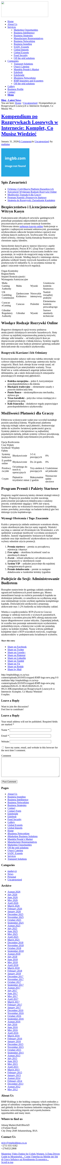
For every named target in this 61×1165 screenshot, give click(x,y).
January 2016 (14, 1041)
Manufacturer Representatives (22, 842)
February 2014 (15, 1081)
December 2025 (15, 914)
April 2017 (13, 999)
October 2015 (14, 1050)
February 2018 (15, 970)
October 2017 (14, 982)
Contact (11, 808)
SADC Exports (15, 853)
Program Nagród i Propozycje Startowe (27, 197)
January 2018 (14, 973)
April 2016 (13, 1033)
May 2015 (13, 1064)
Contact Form (14, 811)
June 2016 (13, 1027)
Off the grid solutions (18, 847)
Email (5, 735)
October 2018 (14, 948)
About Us (12, 794)
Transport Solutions (17, 859)
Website (5, 741)
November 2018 (16, 945)
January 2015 (14, 1075)
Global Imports (15, 828)
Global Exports (15, 825)
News (10, 874)
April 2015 (13, 1067)
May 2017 (13, 996)
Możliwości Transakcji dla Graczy (24, 194)
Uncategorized (30, 103)
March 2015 (14, 1069)
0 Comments (25, 141)
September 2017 (16, 985)
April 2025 (13, 937)
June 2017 (13, 993)
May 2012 (13, 1089)
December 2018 (15, 942)
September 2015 (16, 1052)
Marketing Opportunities (20, 844)
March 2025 (14, 939)
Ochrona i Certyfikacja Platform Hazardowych (31, 189)
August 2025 (14, 925)
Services (12, 856)
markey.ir (12, 871)
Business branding (17, 796)
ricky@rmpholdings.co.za (14, 1142)
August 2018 (14, 954)
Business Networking (18, 802)
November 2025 (16, 917)
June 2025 (13, 931)
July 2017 (12, 990)
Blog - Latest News (11, 100)
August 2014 (14, 1078)
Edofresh (12, 816)
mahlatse (5, 144)
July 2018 (12, 956)
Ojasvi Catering (15, 850)
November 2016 (16, 1013)
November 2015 (16, 1047)
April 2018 (13, 965)
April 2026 (13, 903)
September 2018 (16, 951)
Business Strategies (17, 805)
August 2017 (14, 987)
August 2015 (14, 1055)
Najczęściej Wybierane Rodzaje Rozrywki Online (32, 192)
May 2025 (13, 934)
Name (5, 730)
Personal (12, 876)
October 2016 (14, 1016)
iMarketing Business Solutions (23, 836)
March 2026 (14, 906)
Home (18, 103)
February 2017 (15, 1004)
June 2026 (13, 897)
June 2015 (13, 1061)
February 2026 (15, 908)
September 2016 (16, 1018)
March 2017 (14, 1002)
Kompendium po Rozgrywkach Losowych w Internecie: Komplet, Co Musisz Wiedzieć (29, 125)
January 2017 (14, 1007)
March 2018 (14, 968)
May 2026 (13, 900)
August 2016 (14, 1021)
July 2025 (12, 928)
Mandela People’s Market (20, 839)
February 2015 (15, 1072)
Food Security (14, 819)
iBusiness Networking (18, 833)
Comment (6, 755)
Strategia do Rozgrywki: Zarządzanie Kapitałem (31, 200)
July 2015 (12, 1058)
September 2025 (16, 922)
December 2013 (15, 1083)
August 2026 (14, 891)
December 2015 (15, 1044)
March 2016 (14, 1035)
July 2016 (12, 1024)
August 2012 (14, 1086)
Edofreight (13, 813)
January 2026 (14, 911)
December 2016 (15, 1010)
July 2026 (12, 894)
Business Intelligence (18, 799)
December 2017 (15, 976)
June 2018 (13, 959)
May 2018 (13, 962)
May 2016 (13, 1030)
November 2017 (16, 979)
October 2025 (14, 920)
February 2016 (15, 1038)
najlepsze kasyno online (31, 226)
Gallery (11, 822)
